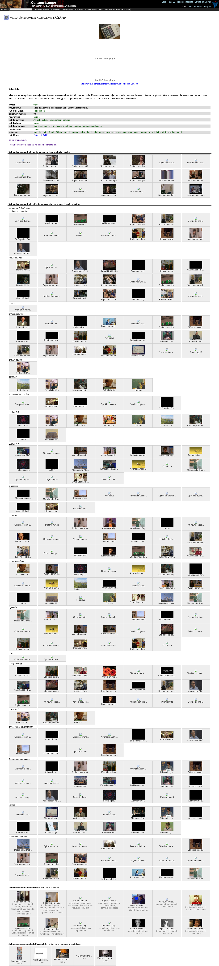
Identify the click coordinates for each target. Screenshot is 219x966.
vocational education (72, 126)
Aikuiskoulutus (40, 120)
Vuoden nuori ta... (105, 958)
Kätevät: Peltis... (167, 299)
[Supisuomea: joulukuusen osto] (23, 193)
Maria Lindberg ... (41, 960)
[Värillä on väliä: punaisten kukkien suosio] (109, 675)
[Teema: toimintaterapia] (196, 615)
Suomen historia (91, 9)
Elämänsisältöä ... (138, 673)
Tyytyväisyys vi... (138, 340)
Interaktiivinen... (23, 270)
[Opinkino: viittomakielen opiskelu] (52, 265)
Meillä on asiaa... (109, 223)
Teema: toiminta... (196, 617)
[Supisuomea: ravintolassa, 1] (138, 222)
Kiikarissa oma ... (109, 326)
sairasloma (121, 132)
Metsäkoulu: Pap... (196, 470)
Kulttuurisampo (43, 2)
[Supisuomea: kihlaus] (167, 193)
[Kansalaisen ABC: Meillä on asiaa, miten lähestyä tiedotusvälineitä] (196, 268)
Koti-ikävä (80, 235)
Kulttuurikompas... (109, 235)
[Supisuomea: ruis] (167, 161)
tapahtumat (133, 132)
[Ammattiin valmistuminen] (52, 233)
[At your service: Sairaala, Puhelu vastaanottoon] (109, 899)
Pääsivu (171, 2)
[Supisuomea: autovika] (167, 178)
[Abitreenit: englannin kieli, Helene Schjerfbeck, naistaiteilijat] (80, 923)
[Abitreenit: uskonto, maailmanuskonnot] (138, 269)
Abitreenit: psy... (138, 299)
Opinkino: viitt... (52, 267)
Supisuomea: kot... (138, 166)
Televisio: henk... (109, 479)
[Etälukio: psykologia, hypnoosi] (167, 237)
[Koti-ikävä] (80, 233)
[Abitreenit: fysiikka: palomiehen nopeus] (167, 830)
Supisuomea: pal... (138, 180)
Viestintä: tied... (52, 223)
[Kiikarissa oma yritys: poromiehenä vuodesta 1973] (80, 352)
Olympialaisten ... (167, 352)
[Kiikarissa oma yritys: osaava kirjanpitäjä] (109, 554)
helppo (37, 117)
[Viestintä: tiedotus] (52, 221)
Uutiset (23, 439)
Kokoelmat (79, 9)
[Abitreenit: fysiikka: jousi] (138, 816)
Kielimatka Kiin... (23, 675)
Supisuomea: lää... (52, 903)
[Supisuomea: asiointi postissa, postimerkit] (167, 222)
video (36, 105)
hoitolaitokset (158, 132)
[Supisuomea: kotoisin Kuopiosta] (138, 164)
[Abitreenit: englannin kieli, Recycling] (138, 322)
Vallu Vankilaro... (84, 956)
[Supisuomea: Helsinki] (52, 178)
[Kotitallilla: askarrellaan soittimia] (109, 388)
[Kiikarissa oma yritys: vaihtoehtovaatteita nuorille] (109, 324)
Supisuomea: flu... (80, 224)
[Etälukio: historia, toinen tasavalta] (167, 537)
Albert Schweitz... (138, 928)
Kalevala (119, 9)
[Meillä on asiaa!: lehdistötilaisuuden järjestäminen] (109, 221)
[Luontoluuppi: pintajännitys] (109, 423)
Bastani (138, 390)
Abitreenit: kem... (138, 355)
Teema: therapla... (109, 617)
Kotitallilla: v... (23, 390)
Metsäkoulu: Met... (80, 470)
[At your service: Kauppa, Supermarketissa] (196, 523)
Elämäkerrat (110, 9)
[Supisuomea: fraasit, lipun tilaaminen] (23, 175)
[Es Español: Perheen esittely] (23, 237)
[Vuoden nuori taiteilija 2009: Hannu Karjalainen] (105, 956)
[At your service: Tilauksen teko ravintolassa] (80, 537)
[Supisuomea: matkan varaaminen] (196, 237)
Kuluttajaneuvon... (51, 340)
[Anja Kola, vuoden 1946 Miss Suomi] (167, 927)
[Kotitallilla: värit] (23, 388)
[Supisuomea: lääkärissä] (52, 901)
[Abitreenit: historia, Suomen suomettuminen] (52, 770)
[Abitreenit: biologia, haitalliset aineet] (196, 339)
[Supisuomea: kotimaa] (109, 193)
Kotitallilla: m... (23, 373)
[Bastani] (138, 388)
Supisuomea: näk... (81, 180)
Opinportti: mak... (196, 221)
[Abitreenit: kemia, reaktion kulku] (138, 354)
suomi (190, 6)
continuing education (92, 126)
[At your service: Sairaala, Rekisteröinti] (167, 900)
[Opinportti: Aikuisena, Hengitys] (80, 296)
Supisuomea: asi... (167, 224)
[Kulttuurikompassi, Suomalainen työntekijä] (109, 233)
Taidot (101, 9)
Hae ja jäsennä (67, 9)
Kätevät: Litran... (80, 285)
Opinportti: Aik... (80, 298)
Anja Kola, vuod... (167, 928)
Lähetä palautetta (203, 2)
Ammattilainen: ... (196, 455)
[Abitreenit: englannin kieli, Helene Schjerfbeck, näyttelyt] (23, 781)
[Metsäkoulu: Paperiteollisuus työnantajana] (196, 468)
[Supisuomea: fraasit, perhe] (80, 189)
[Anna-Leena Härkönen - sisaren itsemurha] (196, 927)
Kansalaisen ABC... (23, 253)
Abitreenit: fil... (23, 341)
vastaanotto (144, 132)
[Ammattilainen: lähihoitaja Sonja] (196, 453)
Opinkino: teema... (109, 404)
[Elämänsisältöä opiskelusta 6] (138, 671)
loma (66, 132)
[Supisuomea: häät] (80, 164)
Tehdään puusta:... (196, 673)
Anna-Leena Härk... (196, 928)
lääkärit (59, 132)
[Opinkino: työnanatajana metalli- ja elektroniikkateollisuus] (23, 219)
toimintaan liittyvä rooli (44, 132)
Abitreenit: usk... (138, 271)
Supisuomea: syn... (109, 180)
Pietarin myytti (52, 525)
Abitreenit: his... (52, 323)
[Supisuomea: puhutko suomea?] (52, 193)
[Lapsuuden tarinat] (19, 959)
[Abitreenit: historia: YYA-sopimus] (52, 322)
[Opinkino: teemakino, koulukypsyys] (109, 402)
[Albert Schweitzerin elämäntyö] (138, 927)
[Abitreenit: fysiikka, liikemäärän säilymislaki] (23, 325)
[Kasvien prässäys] (80, 388)
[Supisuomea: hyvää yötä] (196, 193)
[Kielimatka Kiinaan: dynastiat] (23, 673)
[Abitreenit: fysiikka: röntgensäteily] (167, 770)
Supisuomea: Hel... (52, 180)
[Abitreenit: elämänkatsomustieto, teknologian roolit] (109, 526)
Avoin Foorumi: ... (80, 455)
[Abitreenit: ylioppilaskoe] (138, 799)
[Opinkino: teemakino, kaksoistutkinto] (52, 451)
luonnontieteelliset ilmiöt (80, 132)
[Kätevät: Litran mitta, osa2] (80, 283)
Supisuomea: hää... (81, 166)
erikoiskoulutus (40, 126)
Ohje (164, 2)
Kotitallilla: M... (52, 440)
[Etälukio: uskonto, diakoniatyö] (138, 237)
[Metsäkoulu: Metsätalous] (80, 468)
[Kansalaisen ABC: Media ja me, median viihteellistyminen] (109, 467)
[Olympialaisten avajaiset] (167, 350)
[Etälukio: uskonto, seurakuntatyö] (167, 269)
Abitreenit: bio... (167, 341)
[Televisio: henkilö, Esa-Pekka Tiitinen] (109, 477)
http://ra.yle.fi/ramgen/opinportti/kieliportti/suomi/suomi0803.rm (109, 84)
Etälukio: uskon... (138, 239)
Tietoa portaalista (185, 2)
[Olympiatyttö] (196, 350)
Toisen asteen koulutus (59, 120)
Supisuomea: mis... (109, 166)
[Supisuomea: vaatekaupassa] (109, 283)
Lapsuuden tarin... (19, 961)
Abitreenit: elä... (109, 528)
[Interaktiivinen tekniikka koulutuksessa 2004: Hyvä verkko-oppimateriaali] (23, 268)
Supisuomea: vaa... (109, 285)
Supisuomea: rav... (138, 224)
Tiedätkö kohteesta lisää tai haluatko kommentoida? (32, 145)
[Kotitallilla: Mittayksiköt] (52, 438)
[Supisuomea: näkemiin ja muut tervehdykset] (80, 178)
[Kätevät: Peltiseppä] (167, 297)
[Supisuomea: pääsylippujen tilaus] (138, 189)
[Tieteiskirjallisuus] (23, 423)
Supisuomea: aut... (167, 180)
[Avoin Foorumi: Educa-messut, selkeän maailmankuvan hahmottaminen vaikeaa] (167, 454)
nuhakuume (98, 132)
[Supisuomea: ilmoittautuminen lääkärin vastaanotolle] (23, 900)
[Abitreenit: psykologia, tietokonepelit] (138, 297)
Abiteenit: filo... (81, 786)
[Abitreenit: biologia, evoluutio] (167, 339)
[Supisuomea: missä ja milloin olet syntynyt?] (109, 164)
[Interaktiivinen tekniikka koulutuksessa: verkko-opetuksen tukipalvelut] (80, 496)
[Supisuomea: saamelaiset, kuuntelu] (196, 161)
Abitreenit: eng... (138, 323)
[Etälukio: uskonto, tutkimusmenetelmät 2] (109, 269)
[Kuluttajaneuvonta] (52, 338)
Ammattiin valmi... (51, 235)
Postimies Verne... (62, 959)
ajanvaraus (110, 132)
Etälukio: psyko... (167, 239)
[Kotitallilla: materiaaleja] (23, 371)
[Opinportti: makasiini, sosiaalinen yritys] (196, 219)
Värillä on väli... (109, 677)
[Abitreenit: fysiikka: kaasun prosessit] (52, 830)
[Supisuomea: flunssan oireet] (52, 927)
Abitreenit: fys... (23, 327)
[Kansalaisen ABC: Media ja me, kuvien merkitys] (23, 453)
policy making (55, 126)
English (207, 6)
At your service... (196, 525)
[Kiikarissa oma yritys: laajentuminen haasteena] (23, 539)
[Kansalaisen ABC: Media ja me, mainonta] (23, 251)
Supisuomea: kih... (167, 195)
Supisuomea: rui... (167, 162)
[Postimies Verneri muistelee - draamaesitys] (62, 957)
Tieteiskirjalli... (23, 425)
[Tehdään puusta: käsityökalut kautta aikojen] (196, 671)
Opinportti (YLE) (41, 135)
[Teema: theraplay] (109, 615)
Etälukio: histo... (167, 539)
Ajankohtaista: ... (138, 905)
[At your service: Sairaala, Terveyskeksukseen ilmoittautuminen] (80, 899)
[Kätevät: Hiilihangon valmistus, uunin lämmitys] (23, 283)
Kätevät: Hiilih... (23, 285)
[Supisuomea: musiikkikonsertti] (52, 164)
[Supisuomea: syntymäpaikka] (109, 178)
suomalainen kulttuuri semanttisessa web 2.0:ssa (53, 6)
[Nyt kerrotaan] (196, 903)
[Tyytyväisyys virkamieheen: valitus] (138, 338)
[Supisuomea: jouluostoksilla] (196, 178)
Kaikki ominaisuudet (17, 140)
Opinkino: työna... (23, 221)
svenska (198, 6)
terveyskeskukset (173, 132)
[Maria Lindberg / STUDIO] (40, 958)
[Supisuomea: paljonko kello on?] (138, 178)
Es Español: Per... (23, 239)
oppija (36, 123)
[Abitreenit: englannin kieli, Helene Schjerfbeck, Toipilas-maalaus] (23, 767)
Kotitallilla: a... (109, 390)
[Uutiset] (23, 437)
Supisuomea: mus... (51, 166)
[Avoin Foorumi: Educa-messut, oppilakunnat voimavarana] (109, 453)
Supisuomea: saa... (196, 162)
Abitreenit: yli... (138, 801)
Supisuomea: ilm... (23, 902)
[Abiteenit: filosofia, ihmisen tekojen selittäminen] (80, 784)
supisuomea (39, 111)
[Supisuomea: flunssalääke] (80, 222)
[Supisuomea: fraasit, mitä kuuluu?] (23, 161)
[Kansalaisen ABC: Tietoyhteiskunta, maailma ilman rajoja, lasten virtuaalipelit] (167, 673)
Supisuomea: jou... (196, 180)
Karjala (127, 9)
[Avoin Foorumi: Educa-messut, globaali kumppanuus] (80, 453)
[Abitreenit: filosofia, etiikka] (23, 339)
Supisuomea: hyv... (196, 195)
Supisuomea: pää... (138, 191)
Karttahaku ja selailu (41, 9)
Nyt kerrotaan (196, 905)
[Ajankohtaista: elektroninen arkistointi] (138, 903)
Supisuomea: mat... (196, 239)
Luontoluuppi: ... (109, 425)
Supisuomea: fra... (23, 162)
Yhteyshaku (55, 9)
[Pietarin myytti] (52, 523)
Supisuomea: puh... (52, 195)
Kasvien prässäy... (80, 390)
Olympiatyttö (196, 352)
